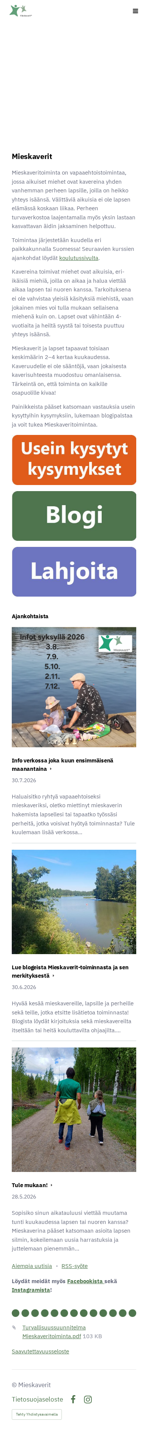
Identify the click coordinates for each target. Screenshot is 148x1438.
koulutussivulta (78, 257)
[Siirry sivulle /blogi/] (74, 516)
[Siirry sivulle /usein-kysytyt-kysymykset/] (74, 460)
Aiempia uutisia (32, 1265)
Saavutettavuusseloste (40, 1351)
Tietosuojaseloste (37, 1399)
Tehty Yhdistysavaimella (37, 1414)
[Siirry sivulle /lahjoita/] (74, 572)
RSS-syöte (74, 1265)
